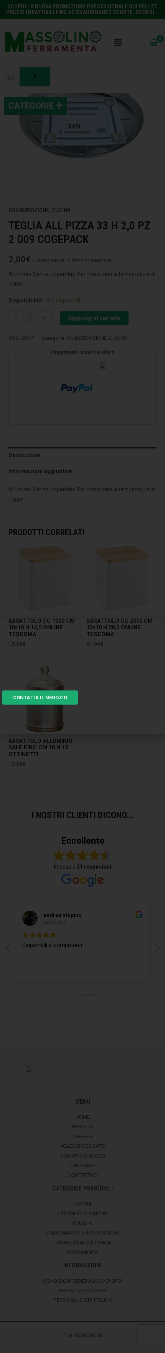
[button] (155, 630)
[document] (82, 676)
